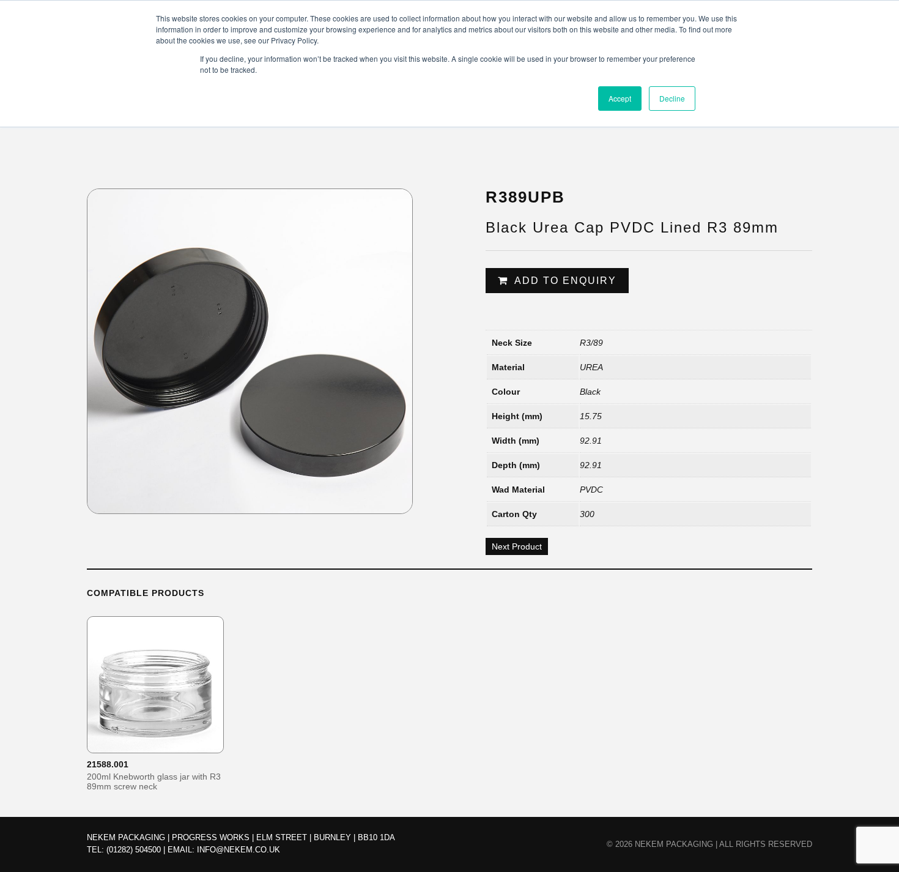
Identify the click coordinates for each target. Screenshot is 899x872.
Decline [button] (672, 98)
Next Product (517, 546)
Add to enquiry (565, 280)
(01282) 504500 (133, 849)
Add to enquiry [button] (163, 743)
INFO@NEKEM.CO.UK (238, 849)
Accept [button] (620, 98)
